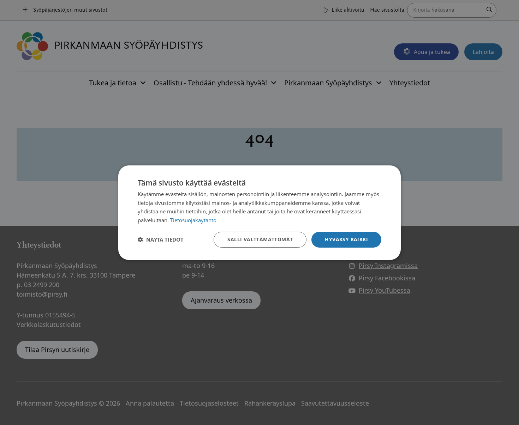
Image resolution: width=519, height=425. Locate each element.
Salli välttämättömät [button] (260, 239)
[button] (161, 239)
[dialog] (259, 212)
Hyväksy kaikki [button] (346, 239)
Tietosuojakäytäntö (193, 220)
